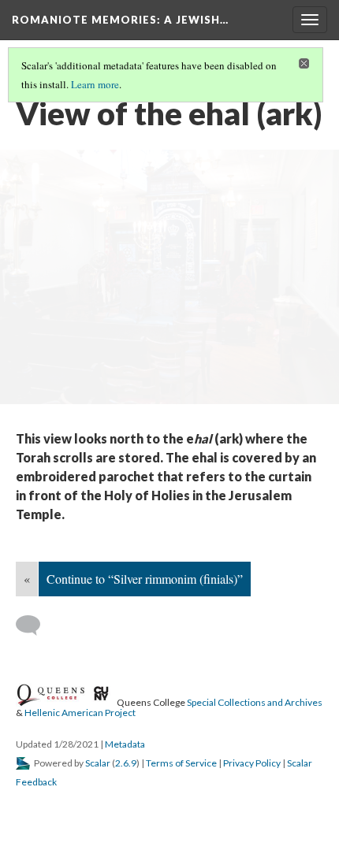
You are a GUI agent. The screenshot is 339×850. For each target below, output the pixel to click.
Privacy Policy (252, 763)
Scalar (97, 763)
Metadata (125, 744)
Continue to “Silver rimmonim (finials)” (145, 578)
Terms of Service (181, 763)
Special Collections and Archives (254, 701)
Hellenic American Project (80, 712)
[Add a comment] (35, 625)
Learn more (95, 84)
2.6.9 (125, 763)
